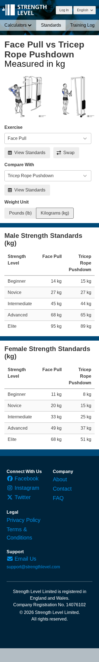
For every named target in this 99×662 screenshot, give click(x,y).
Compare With (19, 164)
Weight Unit (16, 202)
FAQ (58, 498)
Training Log (82, 25)
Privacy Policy (23, 520)
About (60, 479)
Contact (62, 489)
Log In (64, 10)
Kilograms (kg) (55, 213)
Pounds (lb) (20, 213)
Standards (51, 25)
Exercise (13, 127)
